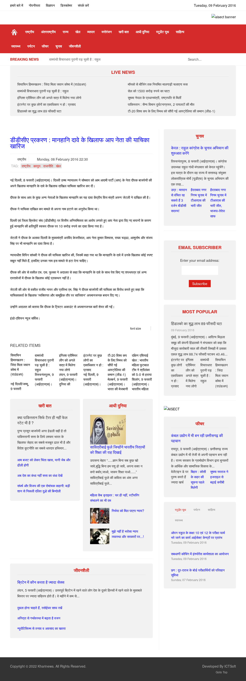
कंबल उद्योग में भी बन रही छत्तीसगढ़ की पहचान (197, 438)
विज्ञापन (50, 5)
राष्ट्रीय (21, 159)
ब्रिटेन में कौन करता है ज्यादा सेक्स (40, 582)
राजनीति (48, 165)
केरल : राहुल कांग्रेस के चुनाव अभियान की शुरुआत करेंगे (199, 150)
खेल (58, 165)
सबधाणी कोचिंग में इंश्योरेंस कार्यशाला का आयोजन (200, 553)
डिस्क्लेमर (66, 5)
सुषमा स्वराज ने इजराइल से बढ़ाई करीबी (219, 476)
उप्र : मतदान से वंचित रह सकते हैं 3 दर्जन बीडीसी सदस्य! (179, 200)
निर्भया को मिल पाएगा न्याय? (128, 510)
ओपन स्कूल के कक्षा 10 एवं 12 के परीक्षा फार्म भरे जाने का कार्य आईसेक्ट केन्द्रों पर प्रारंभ (198, 535)
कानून (36, 165)
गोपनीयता (34, 5)
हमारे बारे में (16, 5)
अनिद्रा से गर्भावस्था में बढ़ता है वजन (38, 618)
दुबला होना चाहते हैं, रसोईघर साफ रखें (39, 607)
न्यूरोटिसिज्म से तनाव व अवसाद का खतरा (41, 628)
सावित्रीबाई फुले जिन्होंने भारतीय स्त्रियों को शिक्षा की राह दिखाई (117, 449)
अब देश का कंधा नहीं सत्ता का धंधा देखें (39, 475)
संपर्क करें (83, 5)
